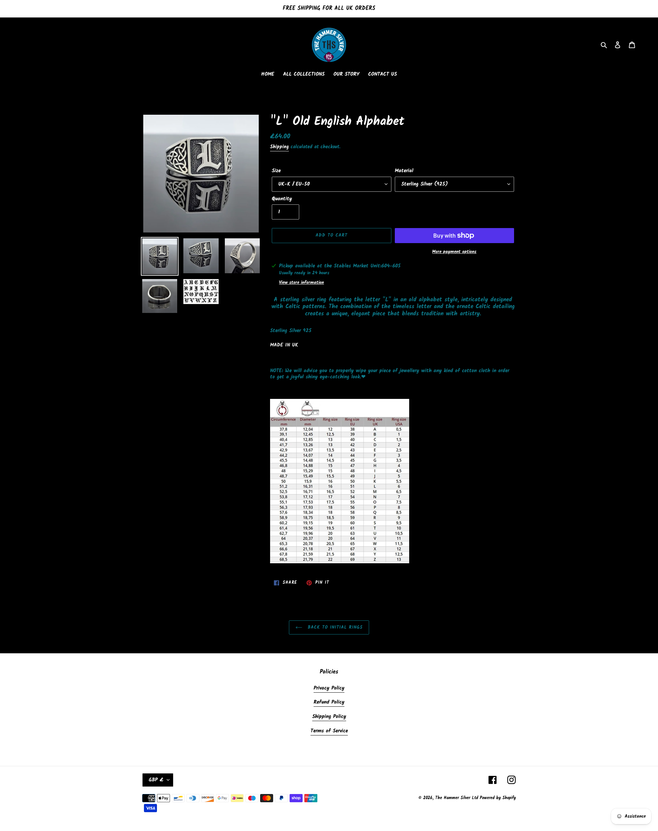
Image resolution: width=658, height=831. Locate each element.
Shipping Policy (329, 717)
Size (276, 171)
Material (404, 171)
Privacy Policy (329, 688)
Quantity (282, 199)
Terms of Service (329, 731)
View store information (301, 282)
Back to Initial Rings (334, 627)
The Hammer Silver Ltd (457, 798)
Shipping (279, 147)
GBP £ (156, 780)
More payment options (454, 252)
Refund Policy (329, 702)
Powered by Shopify (498, 798)
